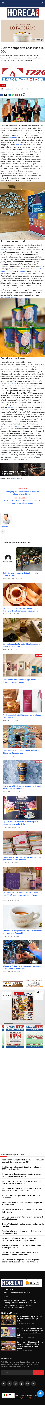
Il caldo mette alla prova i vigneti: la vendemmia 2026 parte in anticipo (21, 1168)
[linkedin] (21, 1383)
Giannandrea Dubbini (8, 297)
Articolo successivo (21, 498)
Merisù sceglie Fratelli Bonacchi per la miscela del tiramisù (22, 716)
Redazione (4, 527)
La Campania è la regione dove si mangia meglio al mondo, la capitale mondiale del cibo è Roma (30, 1345)
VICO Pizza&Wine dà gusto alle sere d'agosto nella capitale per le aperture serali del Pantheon (22, 1261)
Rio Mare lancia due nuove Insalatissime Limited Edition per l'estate (22, 1246)
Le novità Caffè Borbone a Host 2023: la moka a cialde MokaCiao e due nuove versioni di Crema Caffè (30, 1331)
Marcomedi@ (26, 1398)
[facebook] (3, 1383)
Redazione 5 (6, 791)
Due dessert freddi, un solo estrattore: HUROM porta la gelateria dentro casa (21, 1182)
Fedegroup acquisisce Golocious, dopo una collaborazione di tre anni (22, 492)
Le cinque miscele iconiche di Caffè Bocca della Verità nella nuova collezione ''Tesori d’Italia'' (20, 895)
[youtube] (27, 1383)
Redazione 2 (6, 578)
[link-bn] (22, 31)
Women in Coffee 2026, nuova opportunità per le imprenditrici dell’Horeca (22, 967)
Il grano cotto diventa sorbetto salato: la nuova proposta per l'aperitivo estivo (21, 1175)
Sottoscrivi (38, 1372)
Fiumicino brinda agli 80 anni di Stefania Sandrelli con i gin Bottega (29, 1318)
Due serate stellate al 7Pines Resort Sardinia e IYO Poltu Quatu (22, 1211)
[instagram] (15, 1383)
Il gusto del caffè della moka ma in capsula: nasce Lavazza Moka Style (20, 823)
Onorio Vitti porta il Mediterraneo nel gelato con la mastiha (23, 1225)
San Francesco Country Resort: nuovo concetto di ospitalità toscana (22, 1218)
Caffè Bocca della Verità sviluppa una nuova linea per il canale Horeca (21, 681)
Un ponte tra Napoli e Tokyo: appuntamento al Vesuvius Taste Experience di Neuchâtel (21, 1189)
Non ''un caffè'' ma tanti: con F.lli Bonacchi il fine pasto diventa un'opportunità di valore (21, 610)
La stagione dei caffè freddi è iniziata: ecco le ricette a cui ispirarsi (21, 645)
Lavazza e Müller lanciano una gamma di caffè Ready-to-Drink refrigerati (22, 787)
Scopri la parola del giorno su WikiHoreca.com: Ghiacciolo (21, 1196)
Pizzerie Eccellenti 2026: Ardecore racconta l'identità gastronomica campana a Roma (19, 1239)
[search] (42, 3)
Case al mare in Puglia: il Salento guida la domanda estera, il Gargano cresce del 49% (23, 1161)
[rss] (33, 1383)
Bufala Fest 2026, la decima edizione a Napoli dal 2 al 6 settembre (23, 1204)
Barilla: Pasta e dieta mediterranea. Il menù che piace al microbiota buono (22, 502)
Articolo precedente (23, 489)
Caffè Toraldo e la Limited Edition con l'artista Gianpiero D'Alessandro (21, 752)
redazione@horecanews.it (20, 1293)
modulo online (16, 478)
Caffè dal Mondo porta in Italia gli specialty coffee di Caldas (20, 574)
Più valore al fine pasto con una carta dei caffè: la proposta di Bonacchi (22, 932)
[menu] (2, 3)
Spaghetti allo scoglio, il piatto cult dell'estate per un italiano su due (22, 1232)
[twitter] (9, 1383)
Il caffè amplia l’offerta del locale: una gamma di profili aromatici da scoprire (22, 858)
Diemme (19, 145)
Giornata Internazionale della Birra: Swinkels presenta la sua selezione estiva (20, 1253)
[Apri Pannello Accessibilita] (40, 1393)
